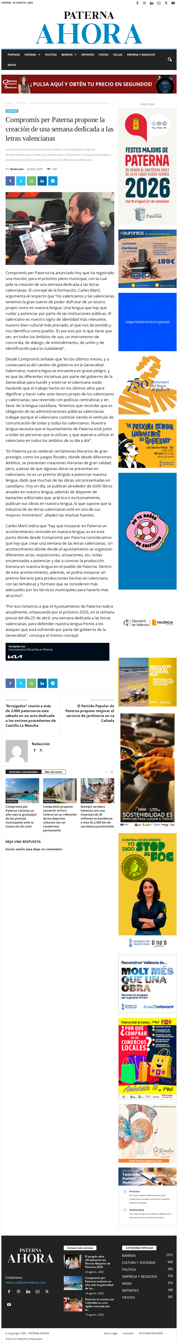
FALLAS (117, 54)
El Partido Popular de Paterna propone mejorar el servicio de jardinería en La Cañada (89, 713)
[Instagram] (144, 3)
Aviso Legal (111, 1333)
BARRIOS (67, 54)
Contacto (128, 1333)
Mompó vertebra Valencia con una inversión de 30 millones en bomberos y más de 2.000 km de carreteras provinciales (97, 816)
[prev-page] (106, 772)
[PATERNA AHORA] (89, 28)
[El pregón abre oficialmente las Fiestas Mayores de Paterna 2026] (73, 1262)
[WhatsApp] (31, 181)
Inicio (9, 102)
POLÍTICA (51, 54)
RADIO (12, 65)
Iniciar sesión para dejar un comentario (34, 849)
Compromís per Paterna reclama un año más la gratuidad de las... (99, 1283)
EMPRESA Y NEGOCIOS (141, 54)
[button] (170, 60)
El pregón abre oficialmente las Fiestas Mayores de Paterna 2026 (97, 1261)
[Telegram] (52, 181)
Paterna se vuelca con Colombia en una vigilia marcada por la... (99, 1304)
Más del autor (53, 772)
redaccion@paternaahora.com (25, 1282)
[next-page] (112, 772)
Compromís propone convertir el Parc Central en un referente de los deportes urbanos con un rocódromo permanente (59, 818)
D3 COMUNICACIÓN (151, 1333)
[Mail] (159, 3)
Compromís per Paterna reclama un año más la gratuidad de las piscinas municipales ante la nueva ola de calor (21, 816)
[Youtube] (173, 3)
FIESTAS (103, 54)
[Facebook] (137, 3)
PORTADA (14, 54)
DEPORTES (87, 54)
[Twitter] (166, 3)
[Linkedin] (151, 3)
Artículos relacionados (23, 772)
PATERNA (30, 54)
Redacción (17, 169)
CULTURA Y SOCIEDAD (138, 1262)
